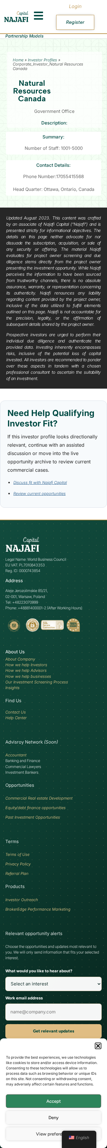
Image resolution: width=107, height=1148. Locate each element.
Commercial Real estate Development (39, 798)
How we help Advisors (26, 670)
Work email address (24, 998)
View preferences (53, 1134)
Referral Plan (17, 873)
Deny (53, 1117)
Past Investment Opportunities (32, 817)
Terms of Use (17, 854)
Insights (12, 687)
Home (18, 59)
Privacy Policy (18, 864)
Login (75, 6)
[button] (98, 1046)
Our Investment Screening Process (36, 682)
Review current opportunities (39, 493)
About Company (20, 659)
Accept (53, 1101)
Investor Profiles (42, 59)
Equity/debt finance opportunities (35, 807)
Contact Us (15, 712)
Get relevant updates (53, 1031)
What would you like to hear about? (38, 970)
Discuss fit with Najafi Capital (40, 482)
